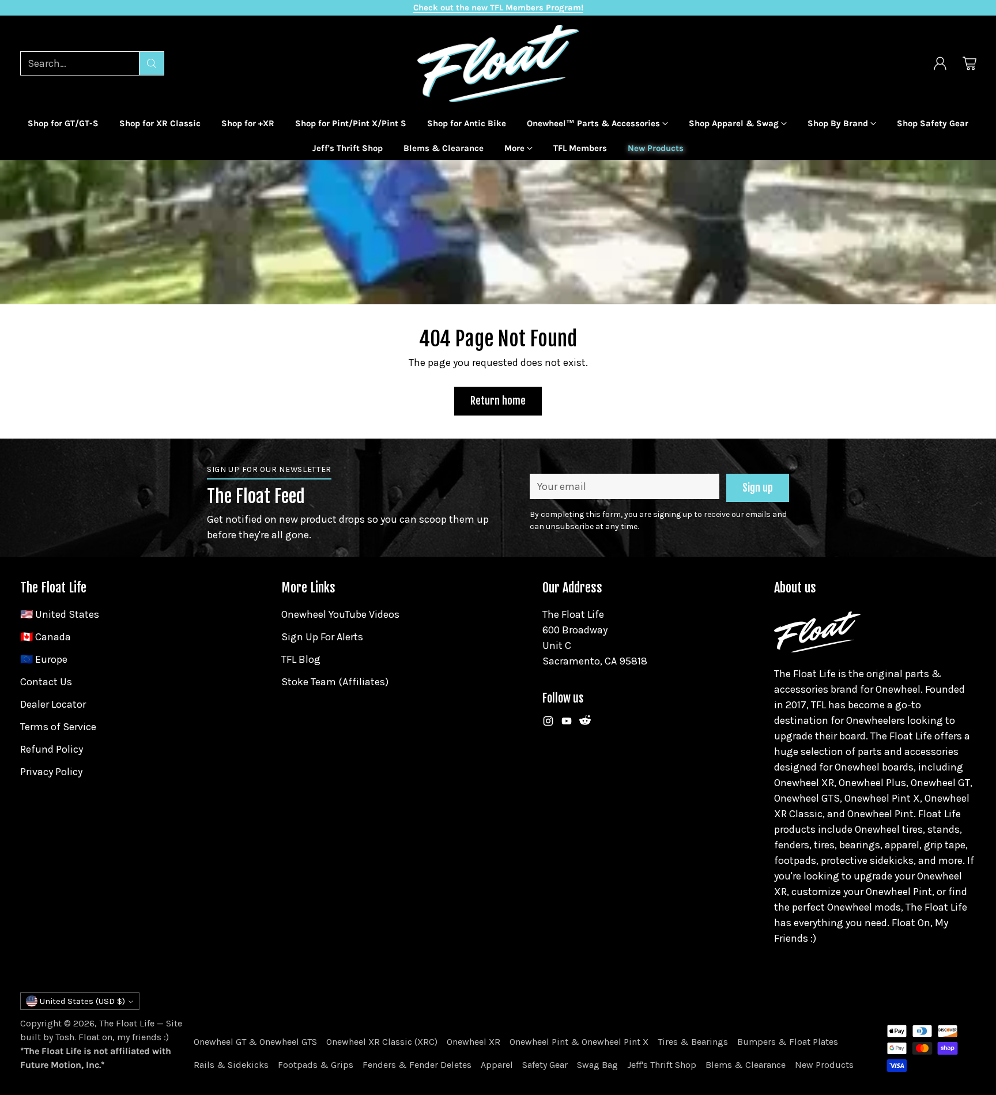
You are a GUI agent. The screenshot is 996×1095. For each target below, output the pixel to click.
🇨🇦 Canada (45, 636)
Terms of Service (58, 726)
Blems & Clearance (745, 1064)
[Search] (151, 63)
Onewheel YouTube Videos (340, 614)
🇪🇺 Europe (43, 659)
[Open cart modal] (969, 63)
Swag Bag (597, 1064)
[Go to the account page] (940, 63)
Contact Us (46, 681)
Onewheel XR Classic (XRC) (381, 1041)
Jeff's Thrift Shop (661, 1064)
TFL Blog (300, 659)
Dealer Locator (53, 704)
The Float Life (126, 1023)
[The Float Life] (498, 63)
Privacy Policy (51, 771)
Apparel (497, 1064)
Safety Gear (545, 1064)
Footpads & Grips (315, 1064)
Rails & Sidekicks (231, 1064)
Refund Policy (51, 749)
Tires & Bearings (693, 1041)
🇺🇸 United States (59, 614)
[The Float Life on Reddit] (585, 723)
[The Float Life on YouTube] (567, 723)
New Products (824, 1064)
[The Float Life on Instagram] (548, 723)
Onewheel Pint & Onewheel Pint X (579, 1041)
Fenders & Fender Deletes (417, 1064)
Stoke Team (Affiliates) (334, 681)
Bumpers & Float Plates (787, 1041)
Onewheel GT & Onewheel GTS (255, 1041)
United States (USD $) (82, 1001)
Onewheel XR (473, 1041)
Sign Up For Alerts (322, 636)
